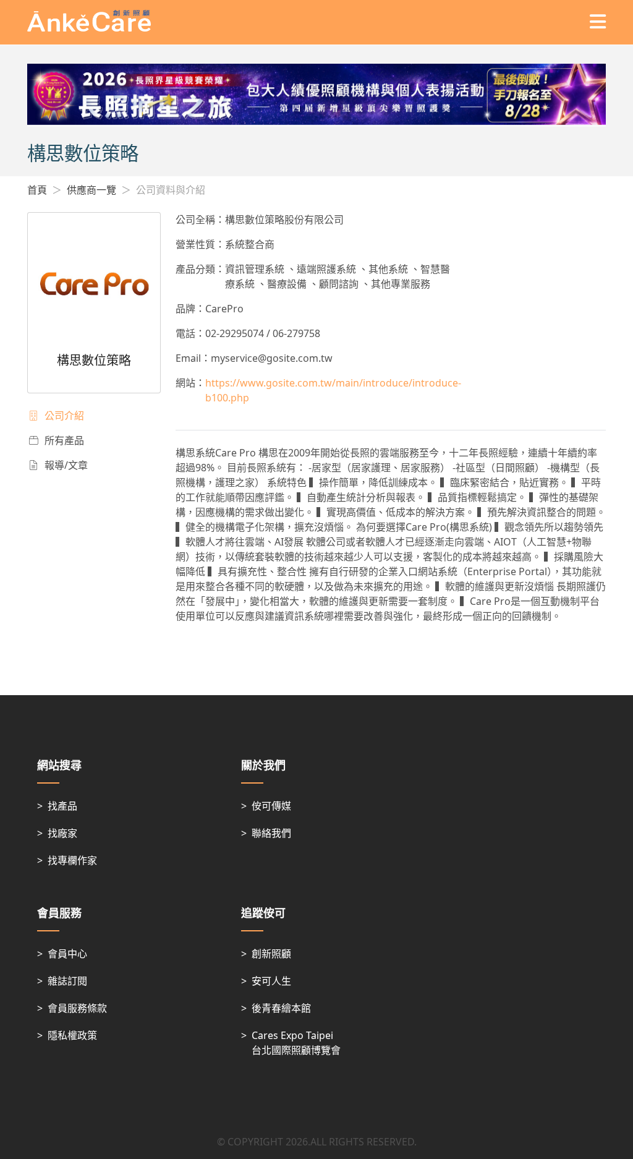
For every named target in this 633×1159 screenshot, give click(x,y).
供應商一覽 (91, 190)
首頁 (37, 190)
